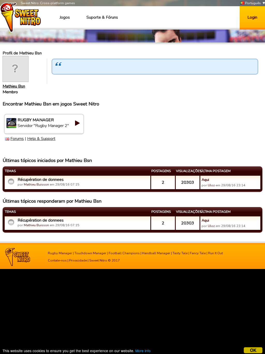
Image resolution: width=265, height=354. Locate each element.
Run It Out (215, 253)
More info (143, 350)
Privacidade (78, 260)
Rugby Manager (60, 253)
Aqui (205, 179)
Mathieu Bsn (14, 86)
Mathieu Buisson (36, 184)
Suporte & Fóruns (102, 17)
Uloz (211, 185)
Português (252, 3)
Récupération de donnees (41, 179)
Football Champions (124, 253)
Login (252, 17)
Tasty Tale (180, 253)
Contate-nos (57, 260)
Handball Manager (156, 253)
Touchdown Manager (90, 253)
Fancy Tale (198, 253)
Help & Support (41, 138)
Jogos (65, 17)
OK (253, 350)
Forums (17, 138)
